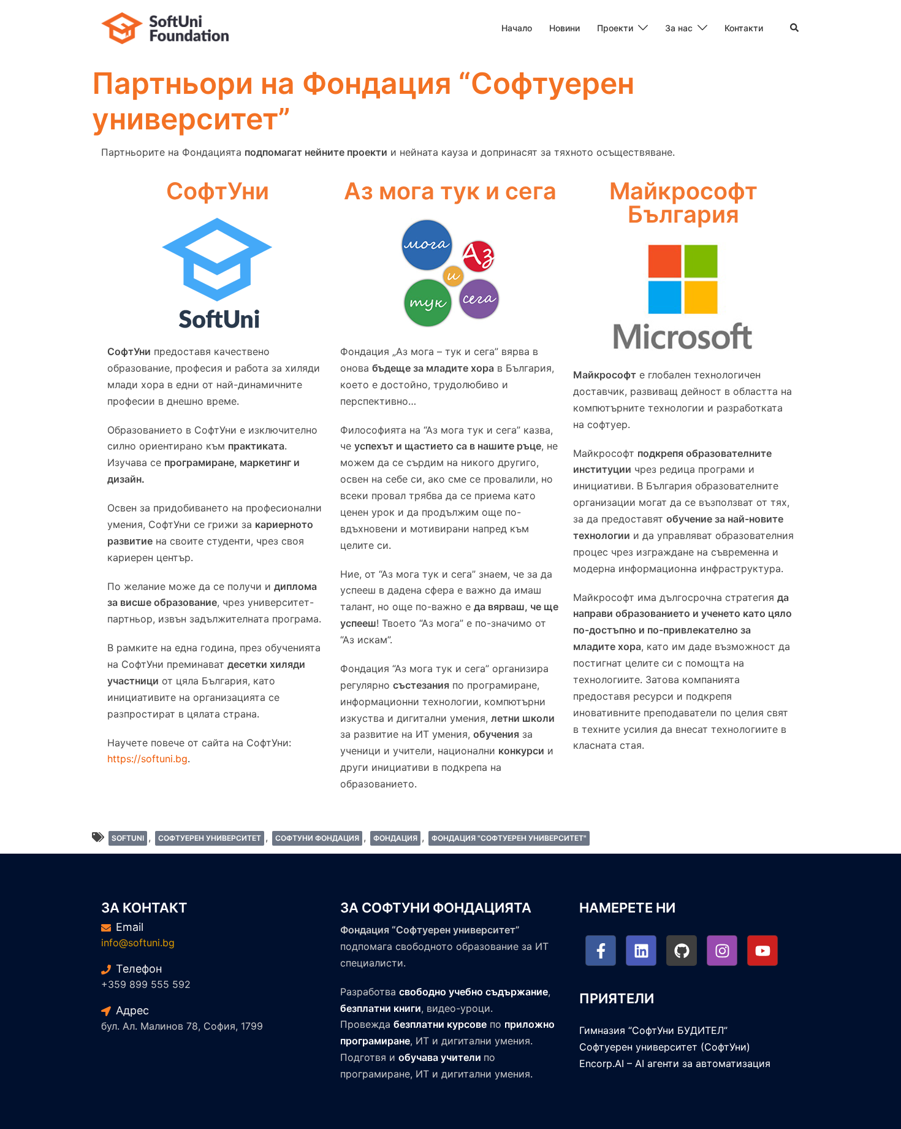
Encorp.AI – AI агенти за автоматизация (674, 1063)
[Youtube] (762, 950)
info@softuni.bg (138, 942)
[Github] (681, 950)
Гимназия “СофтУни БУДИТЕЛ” (653, 1030)
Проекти (615, 28)
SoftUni (128, 838)
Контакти (743, 28)
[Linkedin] (641, 950)
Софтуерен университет (209, 838)
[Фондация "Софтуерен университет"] (165, 27)
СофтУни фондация (317, 838)
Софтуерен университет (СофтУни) (664, 1047)
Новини (564, 28)
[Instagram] (722, 950)
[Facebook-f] (600, 950)
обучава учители (439, 1057)
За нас (679, 28)
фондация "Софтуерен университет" (509, 838)
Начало (516, 28)
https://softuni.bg (147, 758)
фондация (395, 838)
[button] (795, 28)
